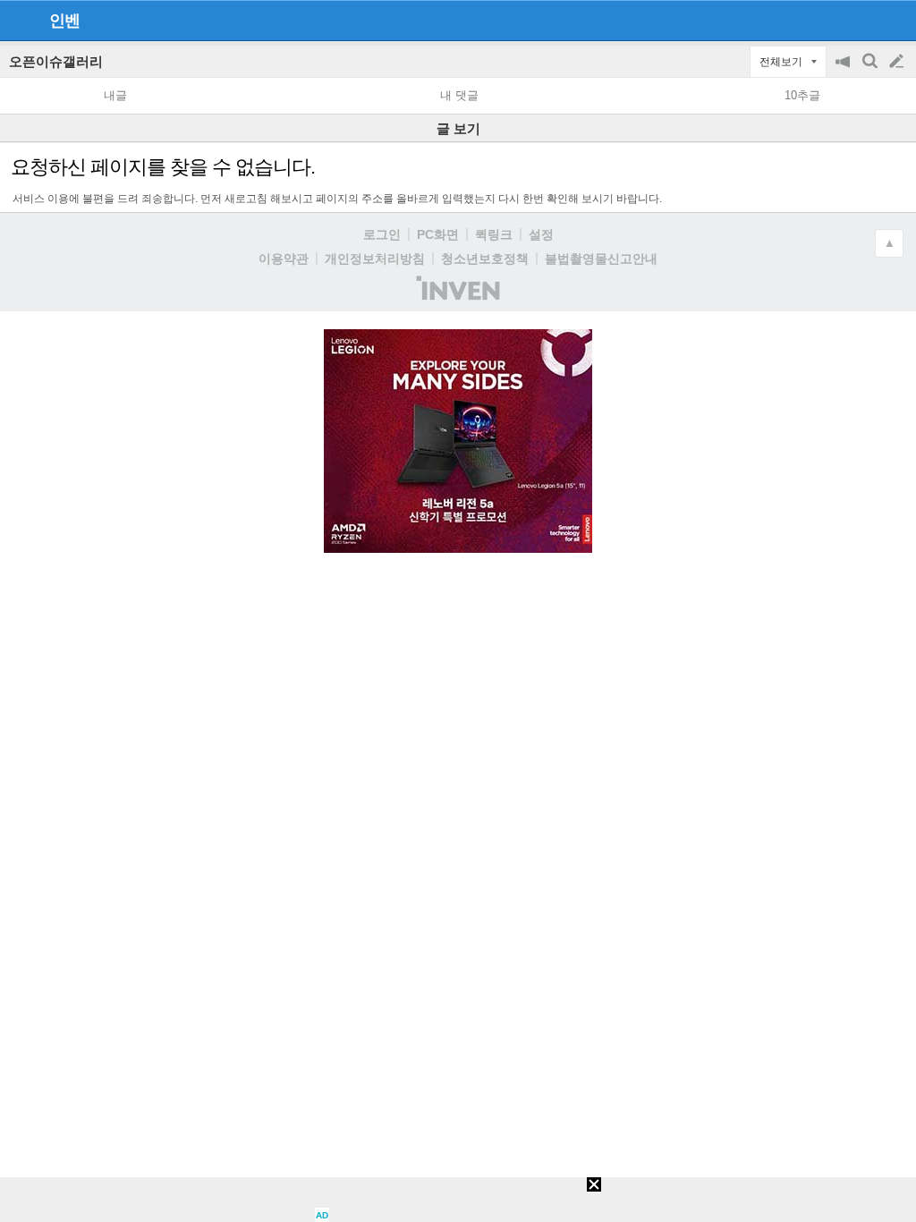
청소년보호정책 (485, 258)
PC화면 (438, 234)
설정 (541, 234)
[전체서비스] (895, 19)
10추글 (802, 95)
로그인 (382, 234)
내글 (115, 95)
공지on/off (844, 70)
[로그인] (863, 19)
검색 (871, 70)
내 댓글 (459, 95)
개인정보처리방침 (375, 258)
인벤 (64, 21)
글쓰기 (898, 62)
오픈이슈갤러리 (56, 61)
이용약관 (284, 258)
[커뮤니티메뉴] (19, 20)
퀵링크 (494, 234)
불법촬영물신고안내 (601, 258)
